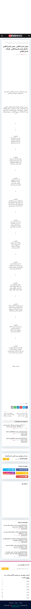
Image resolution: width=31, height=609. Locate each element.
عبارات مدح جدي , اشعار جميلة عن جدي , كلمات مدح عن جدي (12, 526)
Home (20, 603)
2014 (15, 598)
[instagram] (9, 473)
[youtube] (22, 476)
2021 (15, 584)
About (16, 603)
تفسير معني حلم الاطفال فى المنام (13, 431)
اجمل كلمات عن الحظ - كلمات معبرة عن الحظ (12, 532)
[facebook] (22, 469)
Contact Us (11, 603)
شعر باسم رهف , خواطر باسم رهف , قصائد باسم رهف (13, 546)
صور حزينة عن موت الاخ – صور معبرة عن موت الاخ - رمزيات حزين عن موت (12, 425)
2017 (15, 592)
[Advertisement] (15, 17)
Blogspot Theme (16, 605)
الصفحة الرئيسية (25, 42)
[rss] (22, 473)
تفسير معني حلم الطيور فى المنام (13, 438)
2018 (15, 589)
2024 (15, 578)
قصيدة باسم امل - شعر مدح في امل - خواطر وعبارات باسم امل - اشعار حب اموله (13, 553)
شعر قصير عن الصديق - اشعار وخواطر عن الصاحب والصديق (12, 539)
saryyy (25, 54)
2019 (15, 587)
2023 (15, 581)
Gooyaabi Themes (15, 606)
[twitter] (9, 469)
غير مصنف (19, 42)
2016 (15, 595)
